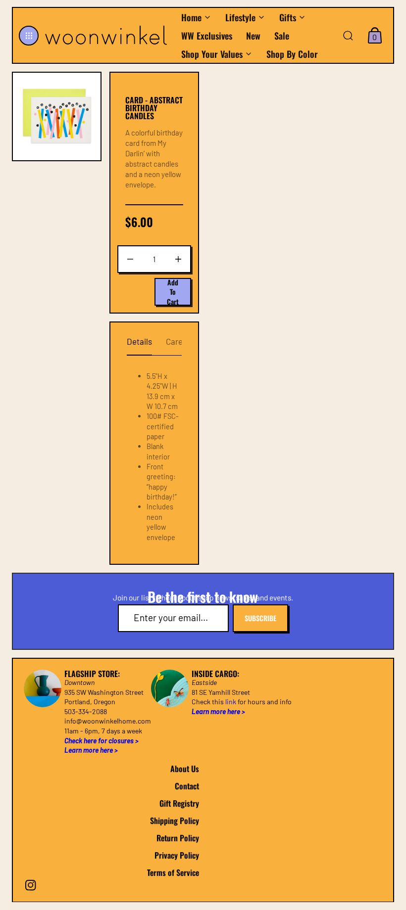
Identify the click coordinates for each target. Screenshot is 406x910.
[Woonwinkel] (107, 35)
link (230, 701)
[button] (29, 36)
